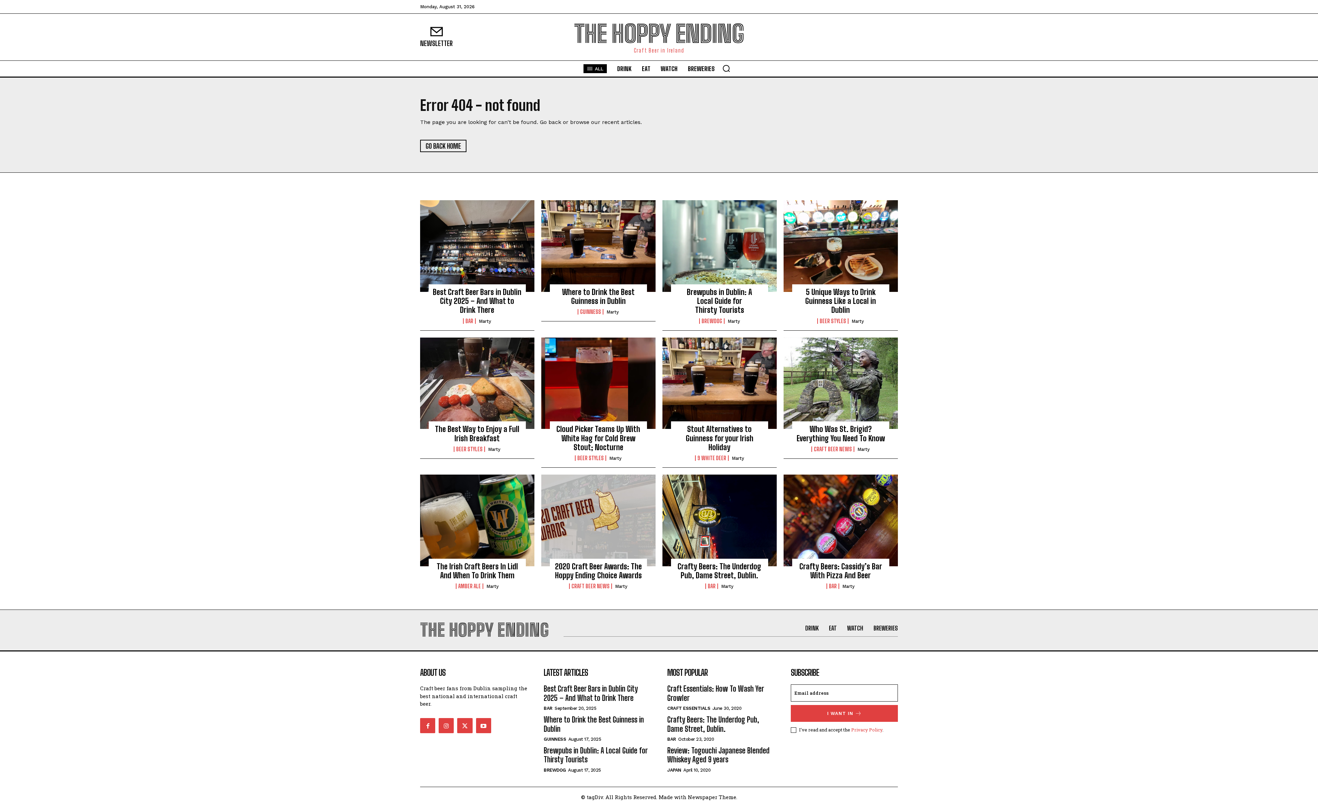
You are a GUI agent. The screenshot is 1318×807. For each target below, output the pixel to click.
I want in (840, 713)
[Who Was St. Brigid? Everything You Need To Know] (841, 383)
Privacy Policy (866, 730)
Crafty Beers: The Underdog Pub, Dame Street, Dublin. (719, 571)
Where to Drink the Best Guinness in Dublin (598, 296)
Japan (674, 770)
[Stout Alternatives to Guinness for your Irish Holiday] (719, 383)
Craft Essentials (688, 708)
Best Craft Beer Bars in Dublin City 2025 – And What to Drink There (477, 301)
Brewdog (712, 321)
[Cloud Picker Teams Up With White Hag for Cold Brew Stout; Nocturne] (598, 383)
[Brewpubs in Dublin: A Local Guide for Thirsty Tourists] (719, 246)
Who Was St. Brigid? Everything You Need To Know (841, 433)
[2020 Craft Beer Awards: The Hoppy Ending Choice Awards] (598, 520)
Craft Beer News (833, 449)
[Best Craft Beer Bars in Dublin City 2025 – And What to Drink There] (477, 246)
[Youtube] (483, 725)
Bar (469, 321)
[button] (726, 68)
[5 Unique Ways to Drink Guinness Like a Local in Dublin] (841, 246)
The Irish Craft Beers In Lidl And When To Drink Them (477, 571)
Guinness (590, 312)
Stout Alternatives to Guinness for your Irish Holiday (719, 438)
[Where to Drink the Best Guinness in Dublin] (598, 246)
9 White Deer (711, 458)
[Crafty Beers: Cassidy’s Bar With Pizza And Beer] (841, 520)
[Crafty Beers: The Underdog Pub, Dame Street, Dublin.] (719, 520)
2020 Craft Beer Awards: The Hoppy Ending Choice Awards (598, 571)
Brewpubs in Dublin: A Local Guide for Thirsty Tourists (719, 301)
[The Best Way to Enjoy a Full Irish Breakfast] (477, 383)
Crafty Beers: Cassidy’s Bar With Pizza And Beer (840, 571)
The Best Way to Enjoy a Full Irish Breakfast (477, 433)
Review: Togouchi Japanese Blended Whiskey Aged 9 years (718, 755)
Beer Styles (833, 321)
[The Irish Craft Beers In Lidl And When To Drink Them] (477, 520)
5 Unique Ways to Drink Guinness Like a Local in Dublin (840, 301)
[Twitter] (464, 725)
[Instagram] (446, 725)
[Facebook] (427, 725)
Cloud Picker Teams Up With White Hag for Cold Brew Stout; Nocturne (598, 438)
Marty (485, 321)
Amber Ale (469, 586)
